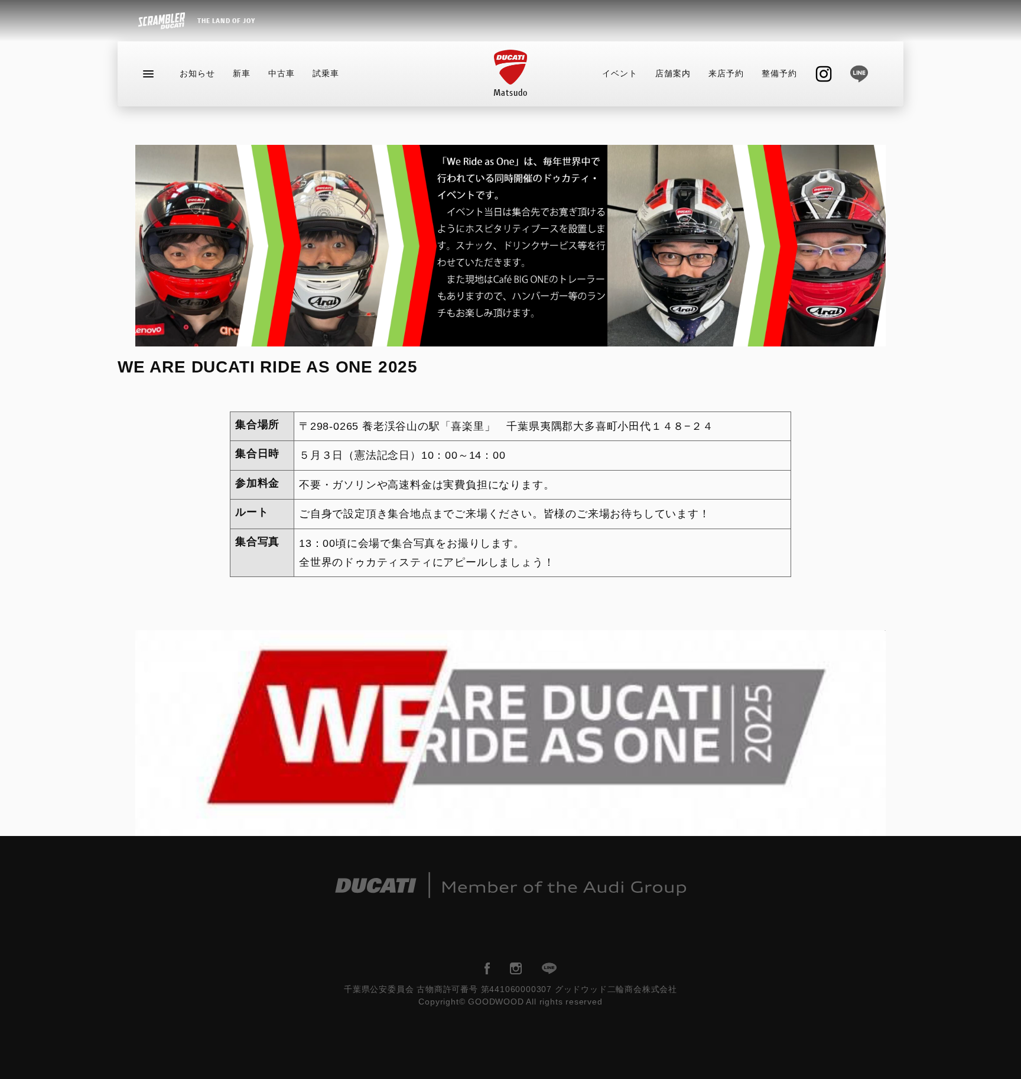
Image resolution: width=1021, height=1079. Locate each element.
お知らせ (197, 73)
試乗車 (326, 73)
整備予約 (779, 73)
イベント (620, 73)
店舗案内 (673, 73)
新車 (242, 73)
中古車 (281, 73)
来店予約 (726, 73)
